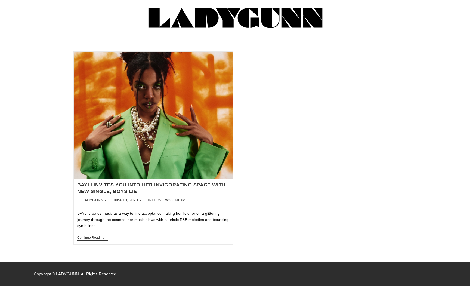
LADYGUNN (92, 200)
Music (180, 200)
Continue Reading (92, 237)
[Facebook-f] (410, 274)
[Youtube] (433, 274)
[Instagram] (422, 274)
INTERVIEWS (159, 200)
